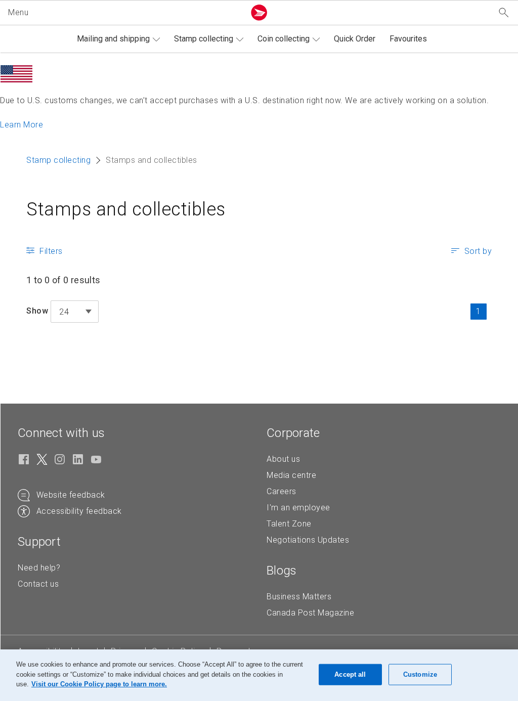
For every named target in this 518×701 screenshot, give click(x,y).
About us (283, 459)
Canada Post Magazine (310, 613)
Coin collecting (283, 38)
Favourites (408, 38)
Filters (51, 251)
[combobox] (75, 311)
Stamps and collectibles (126, 209)
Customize (420, 674)
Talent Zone (289, 524)
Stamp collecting (203, 38)
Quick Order (354, 38)
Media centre (291, 475)
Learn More (21, 124)
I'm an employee (298, 507)
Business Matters (299, 596)
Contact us (38, 584)
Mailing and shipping (113, 38)
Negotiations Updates (308, 540)
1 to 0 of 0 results (63, 280)
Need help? (39, 568)
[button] (124, 13)
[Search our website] (504, 13)
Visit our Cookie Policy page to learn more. (99, 684)
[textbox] (74, 312)
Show (37, 311)
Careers (281, 491)
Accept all (350, 674)
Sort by (478, 251)
